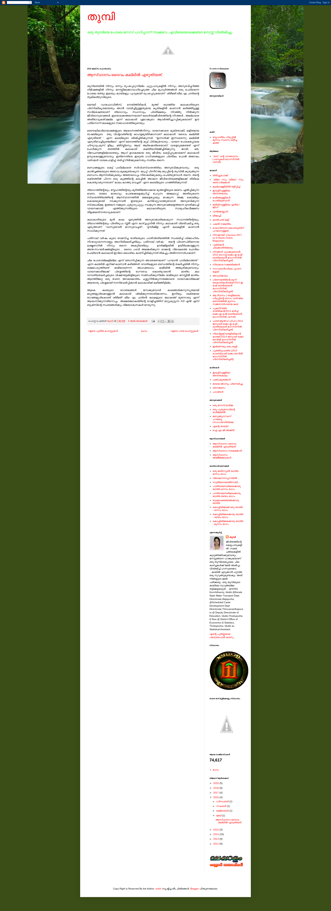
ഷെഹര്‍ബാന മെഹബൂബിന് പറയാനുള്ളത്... (228, 229)
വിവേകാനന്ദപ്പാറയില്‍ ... (226, 478)
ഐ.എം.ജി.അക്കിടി (223, 430)
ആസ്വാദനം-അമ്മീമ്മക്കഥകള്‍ (222, 456)
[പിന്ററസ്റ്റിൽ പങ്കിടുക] (172, 321)
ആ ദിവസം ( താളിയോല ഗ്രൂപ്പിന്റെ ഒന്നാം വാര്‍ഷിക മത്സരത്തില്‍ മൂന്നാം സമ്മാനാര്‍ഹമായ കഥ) (228, 299)
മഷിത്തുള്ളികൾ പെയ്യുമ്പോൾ (221, 199)
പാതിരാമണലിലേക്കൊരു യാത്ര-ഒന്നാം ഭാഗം (227, 487)
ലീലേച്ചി (217, 215)
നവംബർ (221, 806)
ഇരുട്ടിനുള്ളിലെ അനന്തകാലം (221, 192)
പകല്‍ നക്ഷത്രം (222, 224)
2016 (216, 797)
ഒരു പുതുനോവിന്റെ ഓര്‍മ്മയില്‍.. (224, 411)
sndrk (158, 888)
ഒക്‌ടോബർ (222, 810)
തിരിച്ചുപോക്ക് (220, 175)
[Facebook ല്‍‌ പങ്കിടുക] (169, 321)
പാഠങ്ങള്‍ (218, 391)
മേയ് (219, 815)
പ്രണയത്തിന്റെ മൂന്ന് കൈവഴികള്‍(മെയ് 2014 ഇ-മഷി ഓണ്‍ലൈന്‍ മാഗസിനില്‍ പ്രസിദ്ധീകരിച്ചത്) (228, 285)
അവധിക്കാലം (220, 275)
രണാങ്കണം (219, 387)
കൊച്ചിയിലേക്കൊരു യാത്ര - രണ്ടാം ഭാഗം (228, 515)
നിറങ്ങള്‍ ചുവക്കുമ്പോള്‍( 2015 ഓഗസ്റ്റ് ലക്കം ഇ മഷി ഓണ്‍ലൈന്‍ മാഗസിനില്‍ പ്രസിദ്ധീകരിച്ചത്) (227, 256)
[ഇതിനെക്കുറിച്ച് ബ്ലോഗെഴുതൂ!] (162, 321)
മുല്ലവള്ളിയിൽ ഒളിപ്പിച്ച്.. (227, 186)
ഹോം (144, 331)
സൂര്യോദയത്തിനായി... (226, 482)
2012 (216, 843)
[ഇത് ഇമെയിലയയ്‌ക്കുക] (159, 321)
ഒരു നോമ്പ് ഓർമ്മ (223, 405)
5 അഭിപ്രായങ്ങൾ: (138, 321)
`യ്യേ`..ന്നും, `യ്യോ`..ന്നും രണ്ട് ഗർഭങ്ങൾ (228, 181)
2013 (216, 839)
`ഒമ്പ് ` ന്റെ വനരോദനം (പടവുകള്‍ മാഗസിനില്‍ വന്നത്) (226, 159)
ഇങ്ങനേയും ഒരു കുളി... (226, 346)
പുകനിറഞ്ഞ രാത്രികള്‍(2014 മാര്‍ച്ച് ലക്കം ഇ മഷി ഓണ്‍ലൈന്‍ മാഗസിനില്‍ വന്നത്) (227, 312)
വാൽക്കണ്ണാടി (220, 211)
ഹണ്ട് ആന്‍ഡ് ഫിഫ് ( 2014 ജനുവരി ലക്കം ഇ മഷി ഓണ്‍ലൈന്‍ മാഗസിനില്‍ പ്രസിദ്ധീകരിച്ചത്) (228, 325)
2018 (216, 788)
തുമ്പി (101, 16)
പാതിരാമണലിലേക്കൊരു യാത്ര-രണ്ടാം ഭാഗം (227, 494)
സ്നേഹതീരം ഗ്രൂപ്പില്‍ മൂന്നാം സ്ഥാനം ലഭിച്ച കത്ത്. (225, 140)
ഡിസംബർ (222, 801)
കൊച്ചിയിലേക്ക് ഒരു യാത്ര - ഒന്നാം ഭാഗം (228, 508)
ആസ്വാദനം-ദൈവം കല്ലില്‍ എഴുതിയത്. (125, 75)
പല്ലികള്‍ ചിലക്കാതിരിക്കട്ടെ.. (223, 246)
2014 (216, 834)
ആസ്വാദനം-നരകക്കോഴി (227, 450)
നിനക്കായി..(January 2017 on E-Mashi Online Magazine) (227, 238)
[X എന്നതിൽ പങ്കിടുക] (166, 321)
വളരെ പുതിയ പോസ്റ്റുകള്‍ (103, 331)
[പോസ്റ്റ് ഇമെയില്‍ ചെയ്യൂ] (153, 321)
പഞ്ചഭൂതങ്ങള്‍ (221, 379)
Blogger (194, 888)
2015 (216, 829)
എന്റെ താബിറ (221, 426)
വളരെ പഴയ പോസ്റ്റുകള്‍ (184, 331)
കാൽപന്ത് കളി (221, 219)
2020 (216, 783)
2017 (216, 792)
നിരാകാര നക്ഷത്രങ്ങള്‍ (226, 264)
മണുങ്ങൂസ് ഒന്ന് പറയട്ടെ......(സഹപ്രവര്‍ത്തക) (223, 419)
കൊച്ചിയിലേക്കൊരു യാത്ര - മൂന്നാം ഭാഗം (228, 522)
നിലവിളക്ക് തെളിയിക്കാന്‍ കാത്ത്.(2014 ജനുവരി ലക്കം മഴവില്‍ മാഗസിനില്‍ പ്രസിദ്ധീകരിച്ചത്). (228, 338)
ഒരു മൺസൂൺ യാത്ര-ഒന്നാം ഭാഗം (226, 472)
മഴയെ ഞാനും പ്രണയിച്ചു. (228, 383)
